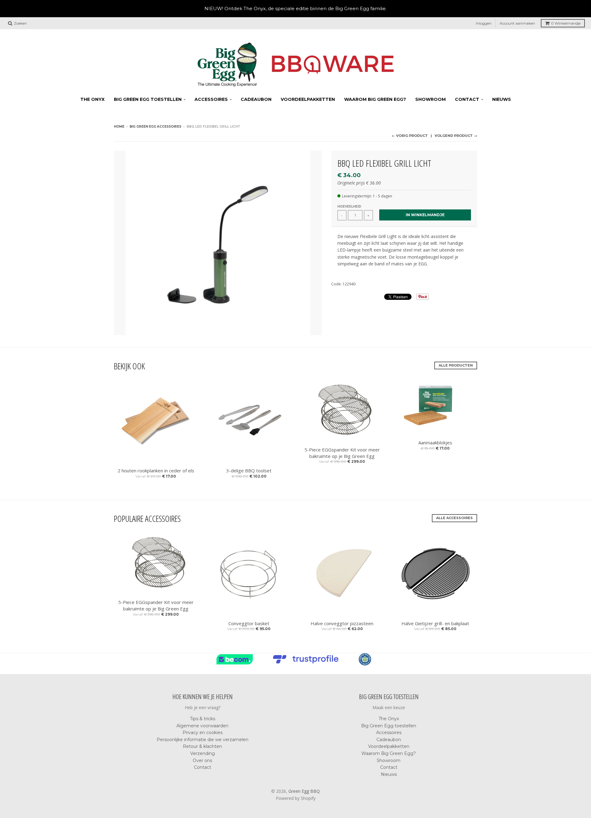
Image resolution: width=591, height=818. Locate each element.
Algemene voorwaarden (202, 726)
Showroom (430, 99)
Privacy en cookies (203, 732)
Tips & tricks (202, 718)
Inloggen (484, 23)
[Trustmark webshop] (307, 663)
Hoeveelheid (349, 206)
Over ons (202, 760)
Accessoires (211, 99)
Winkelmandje (566, 23)
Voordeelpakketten (308, 99)
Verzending (202, 753)
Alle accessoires (454, 518)
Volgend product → (456, 135)
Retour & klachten (202, 746)
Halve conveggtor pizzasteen (342, 623)
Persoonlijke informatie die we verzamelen (202, 739)
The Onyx (92, 99)
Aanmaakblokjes (435, 442)
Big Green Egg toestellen (148, 99)
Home (119, 127)
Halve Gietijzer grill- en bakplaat (435, 623)
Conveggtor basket (248, 623)
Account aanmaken (517, 23)
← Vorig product (410, 135)
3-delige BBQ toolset (248, 470)
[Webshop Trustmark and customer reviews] (236, 663)
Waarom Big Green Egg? (375, 99)
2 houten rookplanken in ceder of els (156, 470)
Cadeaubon (256, 99)
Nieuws (501, 99)
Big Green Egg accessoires (155, 127)
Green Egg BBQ (304, 791)
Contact (467, 99)
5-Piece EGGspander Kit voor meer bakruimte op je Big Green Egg (342, 453)
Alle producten (456, 365)
